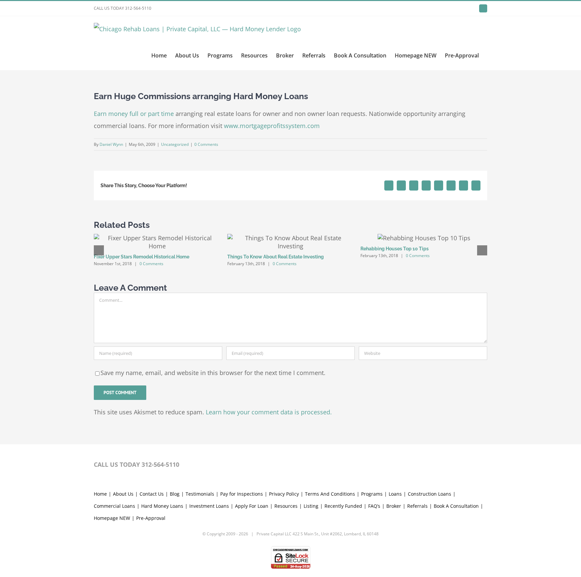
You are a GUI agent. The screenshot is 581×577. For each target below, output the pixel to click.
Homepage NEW (112, 518)
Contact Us (152, 494)
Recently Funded (343, 506)
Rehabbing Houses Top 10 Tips (394, 248)
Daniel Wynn (111, 144)
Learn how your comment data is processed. (269, 412)
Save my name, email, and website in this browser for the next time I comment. (213, 373)
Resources (286, 506)
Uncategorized (175, 144)
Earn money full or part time (134, 114)
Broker (393, 506)
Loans (395, 494)
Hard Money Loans (162, 506)
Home (100, 494)
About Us (123, 494)
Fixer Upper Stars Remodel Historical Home (141, 256)
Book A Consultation (456, 506)
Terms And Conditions (330, 494)
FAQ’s (374, 506)
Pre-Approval (150, 518)
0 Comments (206, 144)
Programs (372, 494)
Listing (311, 506)
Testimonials (200, 494)
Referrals (417, 506)
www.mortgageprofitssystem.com (272, 126)
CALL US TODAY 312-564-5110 (122, 8)
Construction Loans (429, 494)
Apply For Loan (251, 506)
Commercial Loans (114, 506)
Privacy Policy (284, 494)
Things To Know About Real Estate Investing (275, 256)
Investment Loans (209, 506)
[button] (99, 250)
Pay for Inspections (241, 494)
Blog (175, 494)
